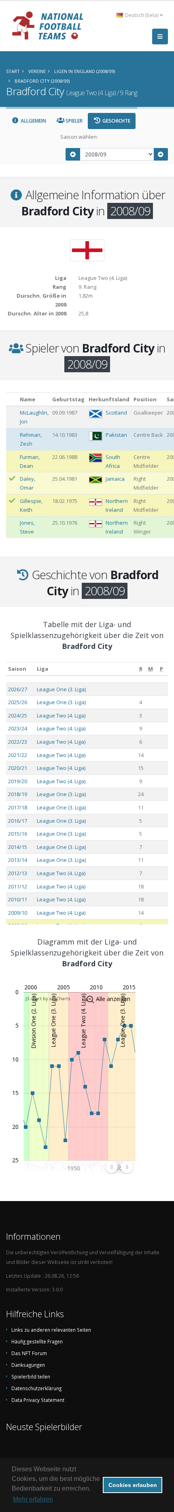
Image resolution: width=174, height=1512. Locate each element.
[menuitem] (119, 1167)
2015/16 (17, 833)
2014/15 (17, 847)
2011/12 (17, 886)
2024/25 (17, 715)
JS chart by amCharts (47, 998)
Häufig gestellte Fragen (37, 1341)
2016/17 (17, 820)
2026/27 (17, 689)
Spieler (73, 120)
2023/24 (17, 728)
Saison (17, 668)
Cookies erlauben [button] (132, 1485)
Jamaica (115, 478)
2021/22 (17, 755)
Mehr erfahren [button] (33, 1499)
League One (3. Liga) (61, 689)
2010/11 (17, 899)
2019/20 (17, 781)
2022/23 (17, 741)
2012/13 (17, 873)
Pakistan (116, 434)
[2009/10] (161, 154)
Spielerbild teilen (30, 1376)
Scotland (116, 412)
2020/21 (17, 768)
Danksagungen (28, 1365)
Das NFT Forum (29, 1353)
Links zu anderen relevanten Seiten (51, 1329)
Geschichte (115, 120)
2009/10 (17, 912)
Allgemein (32, 120)
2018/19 (17, 794)
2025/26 (17, 702)
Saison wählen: (79, 136)
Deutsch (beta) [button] (142, 15)
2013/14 (17, 859)
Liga (42, 668)
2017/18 (17, 807)
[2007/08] (73, 154)
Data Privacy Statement (37, 1400)
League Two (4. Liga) (61, 715)
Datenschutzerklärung (36, 1388)
